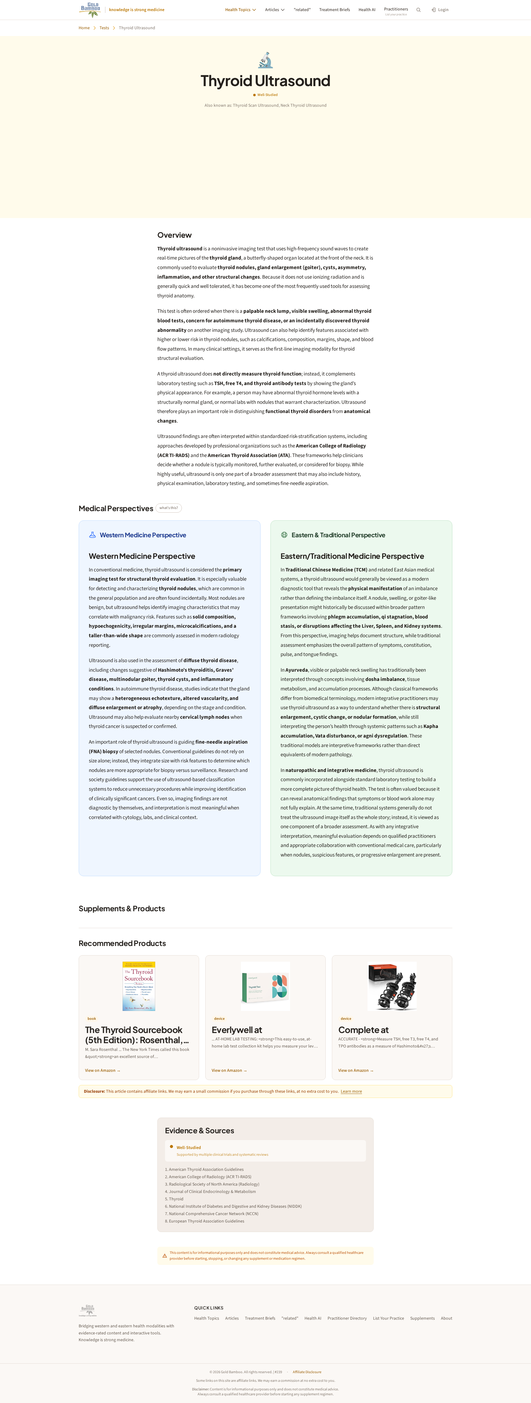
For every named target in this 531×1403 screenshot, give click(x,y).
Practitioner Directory (347, 1318)
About (446, 1318)
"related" (302, 10)
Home (84, 28)
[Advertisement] (265, 155)
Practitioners (396, 9)
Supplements (422, 1318)
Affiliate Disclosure (307, 1372)
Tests (104, 28)
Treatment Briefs (334, 10)
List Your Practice (388, 1318)
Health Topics (237, 10)
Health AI (367, 10)
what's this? (168, 508)
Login (443, 10)
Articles (272, 10)
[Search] (418, 9)
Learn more (351, 1091)
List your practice (396, 14)
